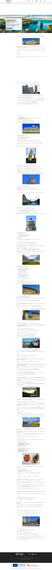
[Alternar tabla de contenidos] (18, 52)
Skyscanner (31, 482)
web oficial (27, 189)
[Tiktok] (36, 554)
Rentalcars (26, 506)
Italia (24, 192)
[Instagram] (34, 554)
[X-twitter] (31, 554)
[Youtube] (33, 554)
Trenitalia (18, 494)
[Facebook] (29, 554)
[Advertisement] (26, 9)
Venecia (24, 386)
